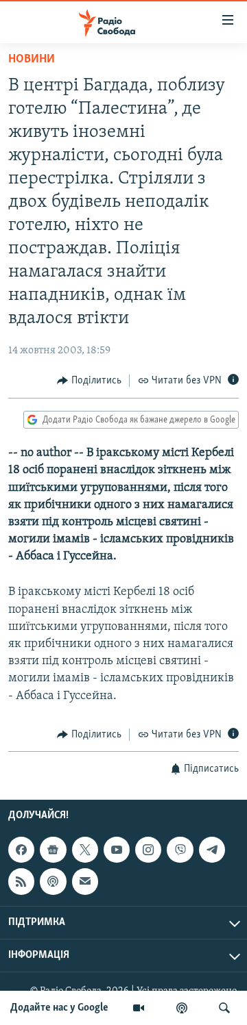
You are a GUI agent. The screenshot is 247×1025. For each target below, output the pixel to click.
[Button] (89, 381)
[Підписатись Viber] (180, 850)
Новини (31, 59)
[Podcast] (53, 882)
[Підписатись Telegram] (212, 850)
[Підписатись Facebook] (21, 850)
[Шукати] (224, 1008)
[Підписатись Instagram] (148, 850)
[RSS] (21, 882)
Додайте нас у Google (59, 1007)
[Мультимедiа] (138, 1008)
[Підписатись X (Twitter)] (85, 850)
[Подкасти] (181, 1008)
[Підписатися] (85, 882)
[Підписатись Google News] (53, 850)
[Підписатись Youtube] (117, 850)
